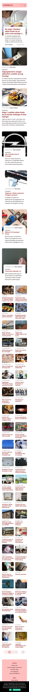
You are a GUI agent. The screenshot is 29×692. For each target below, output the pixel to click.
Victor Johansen (9, 44)
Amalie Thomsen (14, 107)
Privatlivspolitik (16, 689)
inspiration (5, 69)
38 (22, 652)
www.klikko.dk (16, 673)
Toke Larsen (12, 67)
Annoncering (14, 680)
